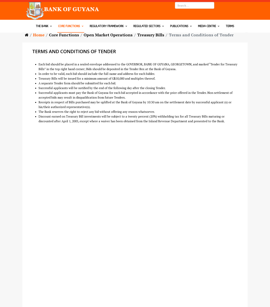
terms (230, 26)
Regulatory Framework (107, 26)
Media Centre (207, 26)
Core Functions (69, 26)
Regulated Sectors (146, 26)
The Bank (42, 26)
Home (38, 35)
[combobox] (194, 5)
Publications (179, 26)
